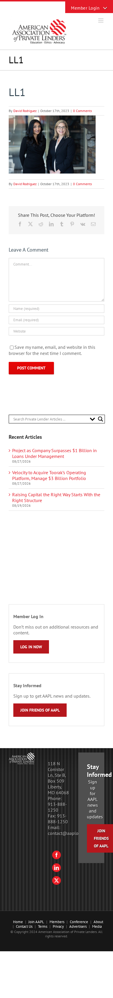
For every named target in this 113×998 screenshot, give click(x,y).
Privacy (58, 926)
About (98, 921)
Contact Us (24, 926)
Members (57, 921)
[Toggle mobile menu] (101, 20)
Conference (79, 921)
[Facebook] (56, 855)
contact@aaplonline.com (73, 833)
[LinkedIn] (56, 867)
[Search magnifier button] (100, 419)
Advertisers (78, 926)
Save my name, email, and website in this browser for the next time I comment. (52, 350)
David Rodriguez (25, 111)
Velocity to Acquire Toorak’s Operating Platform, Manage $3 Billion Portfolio (49, 475)
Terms (42, 926)
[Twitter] (56, 880)
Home (18, 921)
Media (97, 926)
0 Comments (82, 111)
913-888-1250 (57, 807)
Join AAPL (36, 921)
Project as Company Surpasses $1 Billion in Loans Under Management (54, 453)
